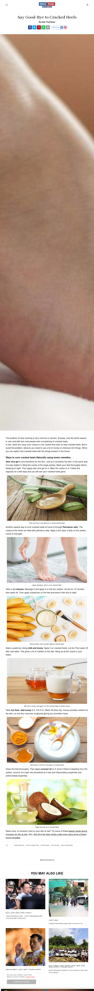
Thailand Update (34, 969)
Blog (8, 913)
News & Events (25, 913)
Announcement (11, 969)
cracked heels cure (19, 845)
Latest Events (64, 966)
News (83, 966)
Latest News (15, 913)
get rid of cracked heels (32, 845)
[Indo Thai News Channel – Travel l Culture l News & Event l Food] (47, 5)
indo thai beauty (45, 845)
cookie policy (30, 977)
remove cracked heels (67, 845)
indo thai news (55, 845)
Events (56, 966)
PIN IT (48, 500)
